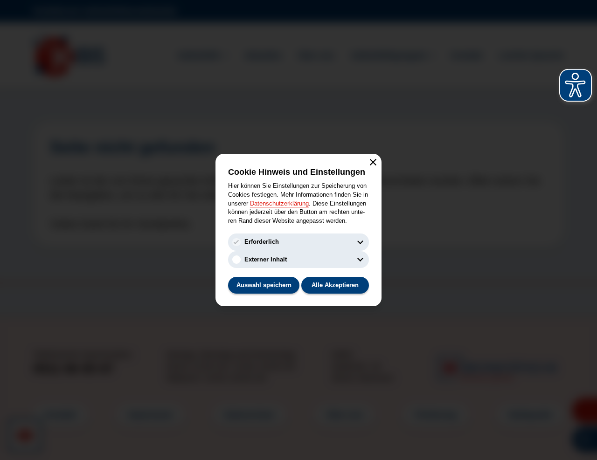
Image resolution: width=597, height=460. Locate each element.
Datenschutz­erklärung (279, 203)
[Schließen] (373, 162)
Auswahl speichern (264, 284)
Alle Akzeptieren (335, 284)
